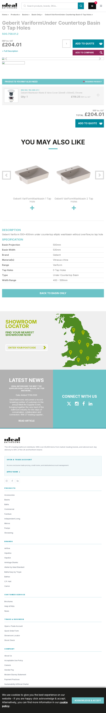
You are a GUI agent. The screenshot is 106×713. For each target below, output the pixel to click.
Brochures (8, 601)
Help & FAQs (9, 606)
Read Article (26, 420)
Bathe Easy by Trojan (12, 572)
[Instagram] (6, 481)
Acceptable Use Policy (13, 660)
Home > (5, 15)
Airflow (7, 548)
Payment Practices (12, 679)
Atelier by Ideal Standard (14, 567)
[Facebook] (12, 481)
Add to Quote (84, 43)
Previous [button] (9, 186)
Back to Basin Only (53, 293)
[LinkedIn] (17, 481)
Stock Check (9, 640)
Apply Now (12, 472)
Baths (6, 504)
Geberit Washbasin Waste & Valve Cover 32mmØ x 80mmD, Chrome (51, 93)
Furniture (7, 514)
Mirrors (7, 523)
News (6, 611)
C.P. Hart (7, 581)
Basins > (26, 15)
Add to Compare (84, 52)
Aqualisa (7, 553)
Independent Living (12, 519)
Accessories (9, 495)
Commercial (9, 509)
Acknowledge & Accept (88, 700)
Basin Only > (37, 15)
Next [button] (96, 186)
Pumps (7, 528)
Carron (7, 586)
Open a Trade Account (13, 626)
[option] (53, 58)
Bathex (7, 577)
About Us (8, 656)
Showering (8, 533)
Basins (7, 500)
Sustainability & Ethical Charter (16, 684)
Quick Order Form (11, 631)
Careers (7, 665)
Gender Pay (9, 670)
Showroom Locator (12, 636)
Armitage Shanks (11, 562)
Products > (15, 15)
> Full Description (10, 51)
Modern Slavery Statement (15, 675)
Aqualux (7, 558)
